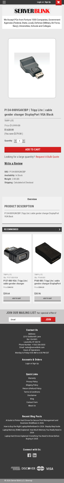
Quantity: (8, 140)
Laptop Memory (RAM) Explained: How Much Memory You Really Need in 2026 (32, 431)
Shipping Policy (32, 385)
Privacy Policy (32, 382)
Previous (56, 229)
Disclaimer (32, 395)
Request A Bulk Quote (47, 156)
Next (60, 229)
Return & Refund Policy (32, 388)
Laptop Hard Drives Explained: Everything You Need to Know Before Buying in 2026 (32, 437)
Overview (32, 199)
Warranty (32, 378)
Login (39, 2)
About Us (32, 406)
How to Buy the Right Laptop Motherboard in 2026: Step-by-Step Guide (32, 426)
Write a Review (13, 163)
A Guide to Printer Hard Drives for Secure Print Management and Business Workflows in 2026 (32, 421)
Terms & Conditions (32, 392)
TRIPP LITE (7, 275)
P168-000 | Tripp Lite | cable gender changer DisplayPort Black (47, 284)
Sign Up (48, 2)
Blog (32, 399)
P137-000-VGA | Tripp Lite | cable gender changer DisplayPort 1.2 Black (15, 284)
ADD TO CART (16, 298)
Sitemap (28, 481)
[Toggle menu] (4, 4)
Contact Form (32, 402)
